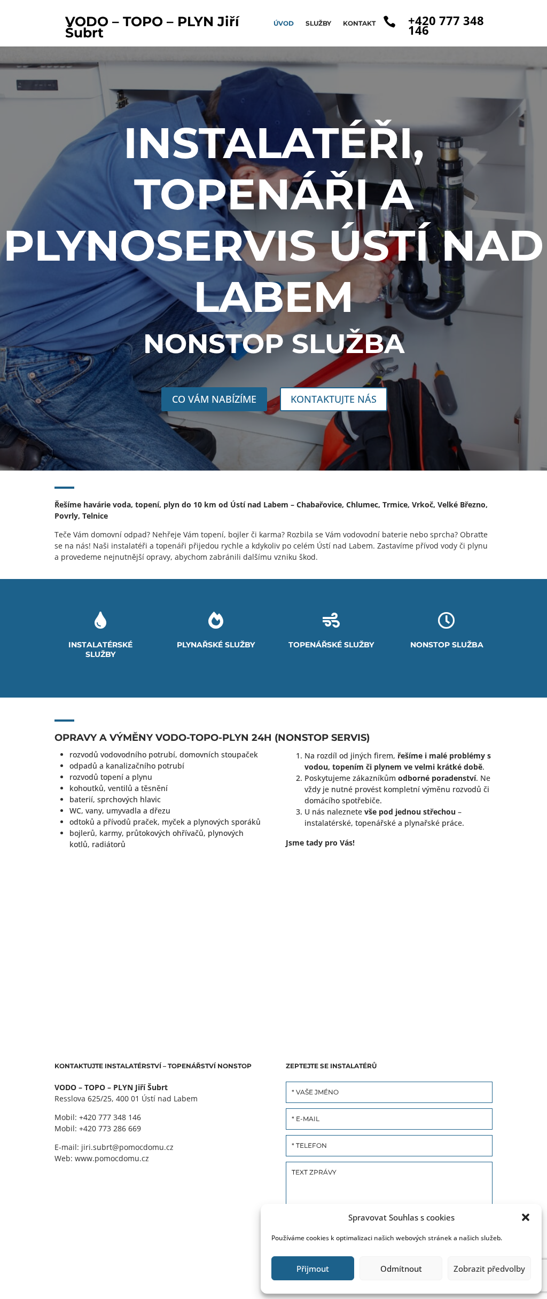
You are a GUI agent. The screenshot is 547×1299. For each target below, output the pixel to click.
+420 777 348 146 (446, 25)
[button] (525, 1217)
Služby (318, 23)
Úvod (284, 23)
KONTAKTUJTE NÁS (334, 399)
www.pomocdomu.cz (111, 1158)
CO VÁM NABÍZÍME (214, 399)
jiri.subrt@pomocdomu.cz (127, 1147)
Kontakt (359, 23)
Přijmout (312, 1268)
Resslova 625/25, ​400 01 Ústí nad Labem (126, 1098)
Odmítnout (401, 1268)
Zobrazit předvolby (489, 1268)
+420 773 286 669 (110, 1128)
